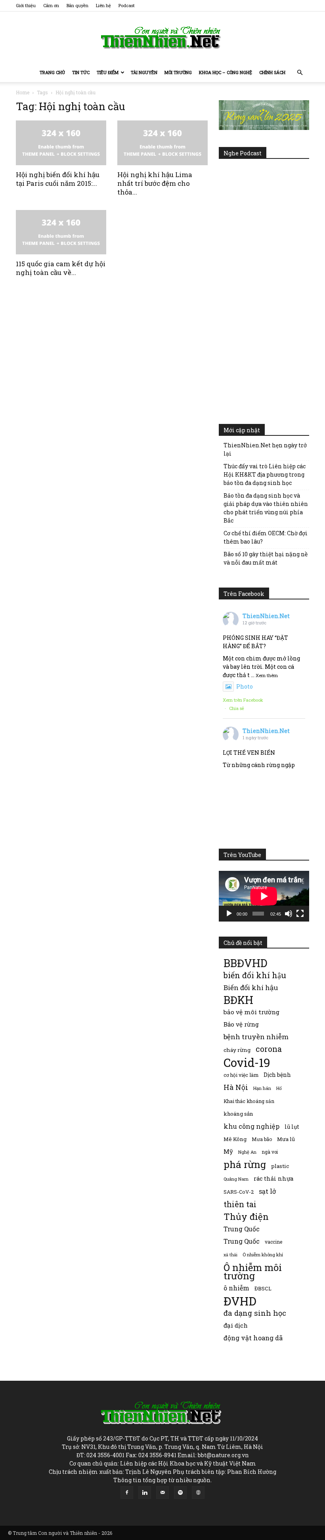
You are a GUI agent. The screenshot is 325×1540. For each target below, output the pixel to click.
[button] (299, 72)
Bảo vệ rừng (241, 1024)
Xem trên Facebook (243, 700)
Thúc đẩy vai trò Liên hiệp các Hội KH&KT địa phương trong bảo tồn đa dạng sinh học (265, 474)
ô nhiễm (236, 1288)
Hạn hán (262, 1088)
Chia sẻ (236, 708)
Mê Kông (235, 1139)
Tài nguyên (144, 72)
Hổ (279, 1088)
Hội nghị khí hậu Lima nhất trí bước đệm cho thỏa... (154, 183)
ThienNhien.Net (266, 616)
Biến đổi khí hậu (251, 987)
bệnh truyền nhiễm (256, 1036)
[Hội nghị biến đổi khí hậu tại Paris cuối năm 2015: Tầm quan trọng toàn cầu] (61, 142)
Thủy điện (246, 1216)
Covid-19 (247, 1062)
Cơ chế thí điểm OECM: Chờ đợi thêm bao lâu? (266, 537)
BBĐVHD (245, 963)
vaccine (273, 1241)
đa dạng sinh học (255, 1313)
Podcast (127, 5)
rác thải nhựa (273, 1178)
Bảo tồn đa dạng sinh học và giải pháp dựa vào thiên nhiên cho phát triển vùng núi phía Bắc (266, 508)
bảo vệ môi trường (251, 1012)
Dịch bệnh (277, 1074)
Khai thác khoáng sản (249, 1101)
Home (22, 92)
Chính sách (272, 72)
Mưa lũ (286, 1139)
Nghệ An (247, 1152)
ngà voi (270, 1152)
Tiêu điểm (108, 72)
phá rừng (245, 1164)
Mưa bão (262, 1139)
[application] (264, 896)
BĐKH (238, 1000)
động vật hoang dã (253, 1338)
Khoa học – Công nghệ (225, 72)
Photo (244, 686)
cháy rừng (237, 1049)
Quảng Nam (236, 1179)
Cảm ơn (51, 5)
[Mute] (288, 914)
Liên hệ (103, 5)
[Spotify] (180, 1492)
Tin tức (81, 72)
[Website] (198, 1492)
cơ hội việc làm (241, 1075)
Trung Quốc (242, 1241)
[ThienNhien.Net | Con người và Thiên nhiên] (162, 38)
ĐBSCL (262, 1288)
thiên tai (240, 1204)
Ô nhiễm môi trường (253, 1271)
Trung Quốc (242, 1229)
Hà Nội (236, 1087)
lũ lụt (292, 1126)
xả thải (230, 1255)
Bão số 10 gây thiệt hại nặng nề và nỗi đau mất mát (266, 558)
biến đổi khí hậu (255, 975)
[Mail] (162, 1492)
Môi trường (178, 72)
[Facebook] (126, 1492)
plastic (280, 1166)
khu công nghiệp (251, 1126)
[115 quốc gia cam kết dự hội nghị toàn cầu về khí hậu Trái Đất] (61, 232)
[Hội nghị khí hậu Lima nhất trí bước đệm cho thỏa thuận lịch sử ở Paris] (162, 142)
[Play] (229, 914)
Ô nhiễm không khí (263, 1255)
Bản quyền (77, 5)
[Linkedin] (144, 1492)
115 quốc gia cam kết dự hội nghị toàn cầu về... (60, 268)
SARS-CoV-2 (239, 1192)
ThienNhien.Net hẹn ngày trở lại (265, 449)
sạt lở (267, 1191)
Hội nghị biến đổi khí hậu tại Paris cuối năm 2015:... (57, 179)
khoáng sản (238, 1113)
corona (269, 1049)
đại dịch (236, 1325)
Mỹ (228, 1151)
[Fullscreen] (300, 914)
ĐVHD (240, 1301)
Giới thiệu (26, 5)
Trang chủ (52, 72)
